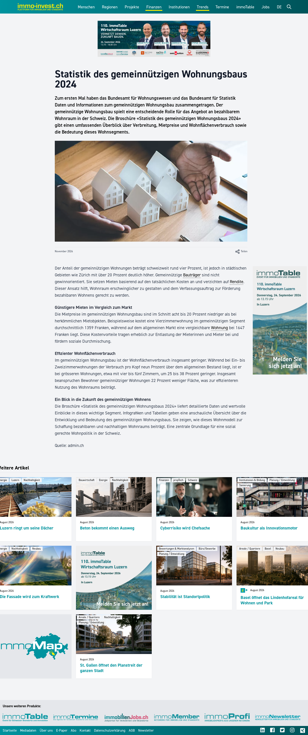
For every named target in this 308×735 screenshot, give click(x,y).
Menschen (86, 7)
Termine (222, 7)
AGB (132, 730)
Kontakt (85, 730)
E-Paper (61, 730)
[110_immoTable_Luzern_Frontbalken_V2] (154, 39)
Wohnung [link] (219, 328)
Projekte (132, 7)
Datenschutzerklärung (109, 730)
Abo (73, 730)
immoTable (245, 7)
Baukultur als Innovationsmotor (269, 528)
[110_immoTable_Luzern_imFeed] (114, 578)
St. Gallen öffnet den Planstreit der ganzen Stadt (111, 667)
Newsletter (146, 730)
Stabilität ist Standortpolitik (185, 596)
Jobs (265, 7)
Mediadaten (28, 730)
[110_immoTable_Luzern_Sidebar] (280, 320)
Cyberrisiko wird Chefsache (185, 528)
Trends (202, 7)
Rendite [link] (236, 281)
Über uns (46, 730)
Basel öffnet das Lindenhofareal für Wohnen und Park (272, 600)
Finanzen (153, 7)
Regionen (109, 7)
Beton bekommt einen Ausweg (107, 528)
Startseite (10, 730)
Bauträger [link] (192, 275)
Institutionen (179, 7)
